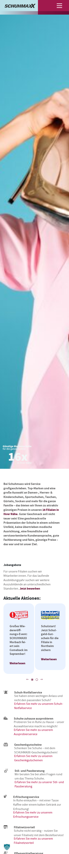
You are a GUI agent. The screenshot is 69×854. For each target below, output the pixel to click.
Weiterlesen (17, 663)
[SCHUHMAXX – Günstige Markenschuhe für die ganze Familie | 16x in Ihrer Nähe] (20, 6)
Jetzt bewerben (30, 588)
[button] (60, 5)
